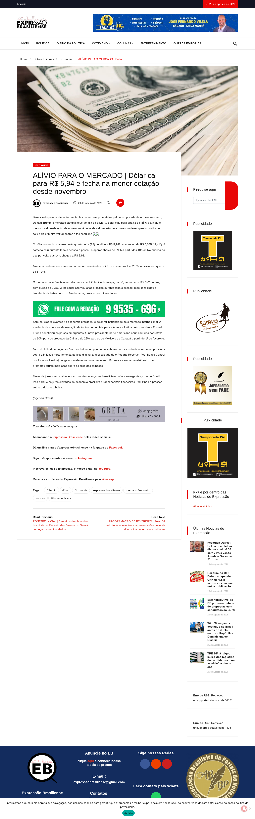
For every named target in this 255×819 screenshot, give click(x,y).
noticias (40, 498)
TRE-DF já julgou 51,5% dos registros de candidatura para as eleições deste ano (221, 660)
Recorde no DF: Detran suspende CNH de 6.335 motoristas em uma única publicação (220, 579)
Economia (66, 59)
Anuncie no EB (99, 753)
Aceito (128, 813)
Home (23, 59)
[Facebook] (145, 764)
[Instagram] (156, 764)
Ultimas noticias (61, 498)
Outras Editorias (187, 43)
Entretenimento (153, 43)
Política (42, 43)
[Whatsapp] (156, 797)
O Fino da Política (71, 43)
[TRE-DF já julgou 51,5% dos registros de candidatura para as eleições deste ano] (197, 657)
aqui (90, 761)
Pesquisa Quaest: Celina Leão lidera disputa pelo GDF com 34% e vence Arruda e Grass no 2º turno (219, 551)
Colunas (124, 43)
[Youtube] (167, 764)
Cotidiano (100, 43)
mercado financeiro (138, 490)
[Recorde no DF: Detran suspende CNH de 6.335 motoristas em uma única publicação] (197, 576)
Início (25, 43)
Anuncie (21, 4)
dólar (65, 490)
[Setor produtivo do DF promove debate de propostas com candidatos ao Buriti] (197, 603)
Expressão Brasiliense (55, 203)
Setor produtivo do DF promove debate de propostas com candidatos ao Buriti (221, 604)
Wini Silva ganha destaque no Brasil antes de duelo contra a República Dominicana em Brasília (220, 632)
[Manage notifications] (244, 808)
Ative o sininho (202, 506)
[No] (250, 808)
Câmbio (51, 490)
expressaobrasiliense (106, 490)
